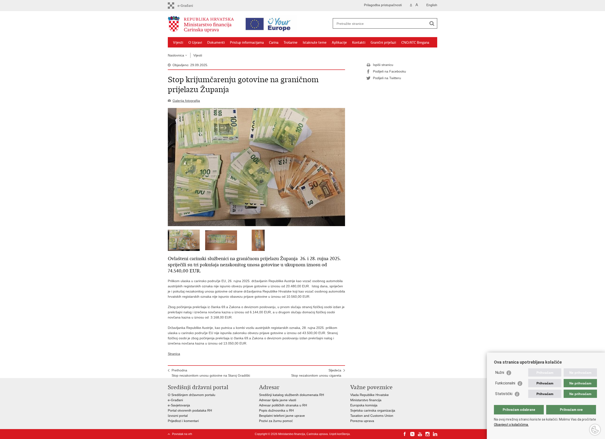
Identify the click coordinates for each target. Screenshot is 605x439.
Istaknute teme (315, 42)
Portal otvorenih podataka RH (190, 410)
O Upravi (195, 42)
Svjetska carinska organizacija (372, 410)
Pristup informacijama (247, 42)
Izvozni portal (178, 415)
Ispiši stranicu (383, 65)
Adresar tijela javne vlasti (277, 400)
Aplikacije (339, 42)
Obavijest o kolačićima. (511, 424)
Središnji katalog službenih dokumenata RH (291, 395)
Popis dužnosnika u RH (276, 410)
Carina (273, 42)
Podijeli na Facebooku (389, 71)
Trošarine (291, 42)
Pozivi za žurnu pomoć (276, 421)
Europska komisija (363, 405)
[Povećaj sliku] (256, 167)
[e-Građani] (188, 5)
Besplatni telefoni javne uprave (282, 415)
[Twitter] (412, 434)
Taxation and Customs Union (371, 415)
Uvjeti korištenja (339, 434)
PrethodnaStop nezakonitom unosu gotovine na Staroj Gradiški (211, 372)
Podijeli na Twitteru (387, 78)
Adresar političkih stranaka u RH (283, 405)
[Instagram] (427, 434)
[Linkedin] (435, 434)
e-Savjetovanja (179, 405)
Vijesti (178, 42)
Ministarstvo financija (365, 400)
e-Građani (175, 400)
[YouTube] (420, 434)
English (431, 5)
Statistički (503, 394)
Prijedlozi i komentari (183, 421)
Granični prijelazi (383, 42)
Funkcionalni (505, 383)
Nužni (499, 372)
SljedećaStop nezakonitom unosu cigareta (316, 372)
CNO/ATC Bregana (415, 42)
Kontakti (358, 42)
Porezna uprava (362, 421)
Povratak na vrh (182, 434)
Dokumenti (216, 42)
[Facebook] (405, 434)
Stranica (174, 354)
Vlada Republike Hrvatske (369, 395)
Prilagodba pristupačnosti (383, 5)
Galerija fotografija (186, 101)
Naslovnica (176, 55)
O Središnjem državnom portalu (191, 395)
